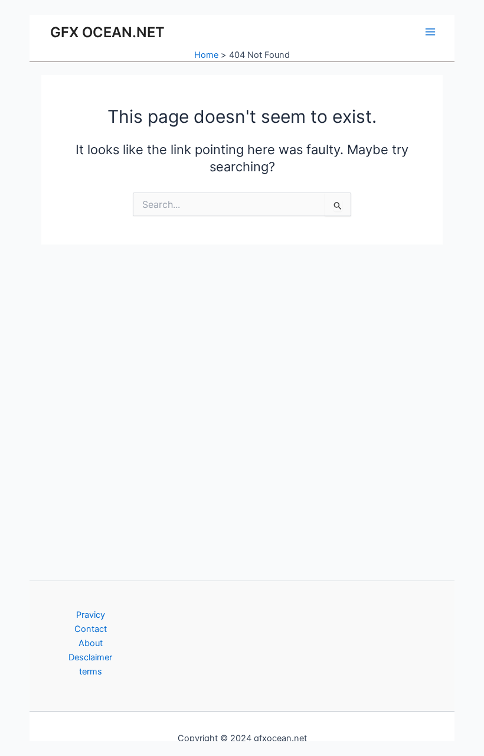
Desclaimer (90, 657)
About (91, 643)
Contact (90, 629)
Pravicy (90, 615)
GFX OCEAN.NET (107, 32)
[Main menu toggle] (430, 31)
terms (90, 671)
